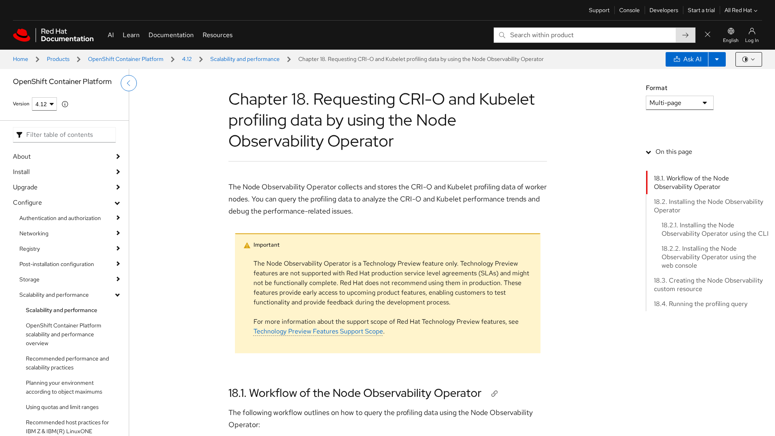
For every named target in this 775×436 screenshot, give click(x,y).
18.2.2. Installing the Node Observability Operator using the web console (709, 257)
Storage (29, 279)
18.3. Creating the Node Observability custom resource (708, 284)
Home (20, 59)
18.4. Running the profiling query (701, 304)
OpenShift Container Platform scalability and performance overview (63, 334)
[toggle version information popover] (65, 104)
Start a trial (701, 10)
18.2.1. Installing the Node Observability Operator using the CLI (715, 229)
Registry (29, 248)
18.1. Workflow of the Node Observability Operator (355, 392)
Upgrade (25, 187)
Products (58, 59)
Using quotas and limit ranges (62, 407)
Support (599, 10)
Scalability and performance (245, 59)
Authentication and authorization (60, 218)
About (22, 156)
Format (656, 88)
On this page (674, 151)
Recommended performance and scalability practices (67, 363)
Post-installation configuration (56, 264)
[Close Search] (707, 35)
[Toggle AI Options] (717, 59)
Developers (663, 10)
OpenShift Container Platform (125, 59)
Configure (27, 202)
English (731, 40)
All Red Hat (738, 10)
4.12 (187, 59)
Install (21, 172)
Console (629, 10)
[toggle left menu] (129, 83)
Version (21, 104)
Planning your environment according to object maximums (64, 387)
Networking (33, 233)
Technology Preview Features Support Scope (318, 331)
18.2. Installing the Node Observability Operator (708, 205)
